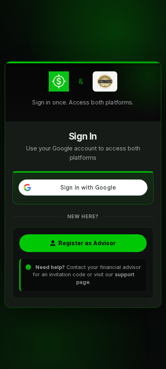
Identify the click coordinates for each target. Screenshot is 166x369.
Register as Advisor (87, 243)
